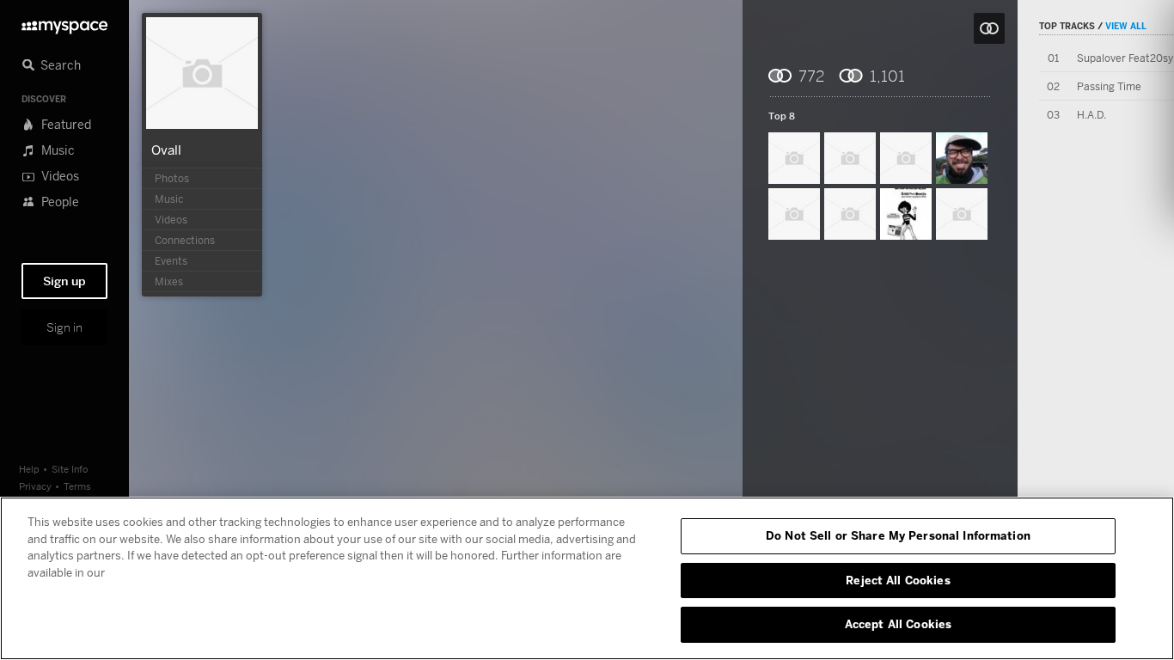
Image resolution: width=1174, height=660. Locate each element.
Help (29, 468)
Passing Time (1109, 86)
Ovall (166, 149)
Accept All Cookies (898, 624)
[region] (587, 578)
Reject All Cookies (898, 580)
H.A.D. (1091, 114)
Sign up (64, 281)
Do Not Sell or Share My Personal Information (898, 535)
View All (1125, 26)
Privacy (35, 486)
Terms (77, 486)
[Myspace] (64, 22)
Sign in (64, 327)
